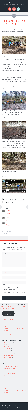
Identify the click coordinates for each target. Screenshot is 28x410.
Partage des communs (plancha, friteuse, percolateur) (15, 328)
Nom (4, 272)
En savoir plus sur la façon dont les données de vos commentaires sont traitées (13, 306)
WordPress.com (17, 407)
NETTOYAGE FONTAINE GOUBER (8, 219)
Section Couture (7, 348)
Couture (5, 321)
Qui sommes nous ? (8, 332)
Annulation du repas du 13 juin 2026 (11, 366)
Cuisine (5, 322)
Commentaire (5, 254)
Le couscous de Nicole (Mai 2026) (10, 368)
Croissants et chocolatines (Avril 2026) (11, 370)
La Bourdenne (14, 3)
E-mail (4, 278)
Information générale (8, 342)
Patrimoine (6, 330)
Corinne (6, 233)
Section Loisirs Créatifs (8, 355)
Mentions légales (9, 334)
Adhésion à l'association (9, 319)
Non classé (6, 344)
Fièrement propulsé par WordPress (11, 405)
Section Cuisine (7, 350)
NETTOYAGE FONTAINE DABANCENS (8, 224)
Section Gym (6, 352)
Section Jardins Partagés (9, 353)
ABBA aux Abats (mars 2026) (9, 372)
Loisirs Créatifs (7, 326)
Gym (5, 324)
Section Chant (7, 346)
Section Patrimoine (7, 357)
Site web (4, 283)
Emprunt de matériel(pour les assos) (8, 313)
